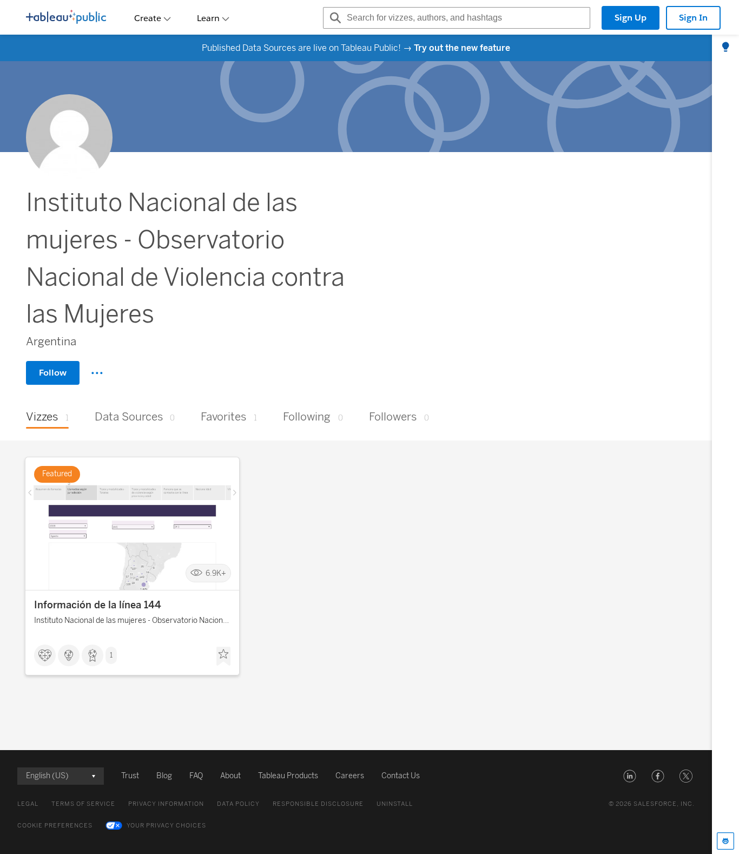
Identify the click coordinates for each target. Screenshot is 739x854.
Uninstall (395, 803)
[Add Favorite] (223, 656)
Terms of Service (83, 803)
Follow (53, 372)
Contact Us (400, 775)
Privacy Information (166, 803)
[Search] (334, 18)
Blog (164, 775)
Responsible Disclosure (318, 803)
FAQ (196, 775)
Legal (27, 803)
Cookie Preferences (55, 825)
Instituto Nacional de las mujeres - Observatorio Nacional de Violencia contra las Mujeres (131, 622)
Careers (349, 775)
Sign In (693, 17)
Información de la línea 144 (97, 605)
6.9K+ (216, 573)
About (230, 775)
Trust (130, 775)
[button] (629, 776)
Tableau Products (288, 775)
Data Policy (238, 803)
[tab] (725, 47)
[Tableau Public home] (66, 18)
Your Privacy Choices (166, 825)
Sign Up (630, 17)
